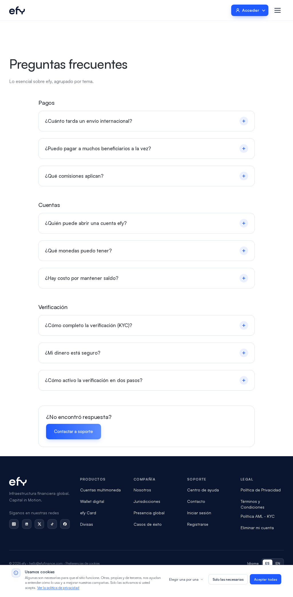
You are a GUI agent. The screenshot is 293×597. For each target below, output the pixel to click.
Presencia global (149, 512)
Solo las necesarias (228, 579)
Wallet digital (92, 501)
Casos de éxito (148, 524)
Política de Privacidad (261, 489)
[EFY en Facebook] (65, 524)
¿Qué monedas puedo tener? (145, 250)
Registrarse (197, 524)
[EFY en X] (39, 524)
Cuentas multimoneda (100, 489)
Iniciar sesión (199, 512)
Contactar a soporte (73, 431)
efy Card (88, 512)
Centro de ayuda (203, 489)
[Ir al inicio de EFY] (17, 10)
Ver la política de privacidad (58, 587)
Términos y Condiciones (252, 504)
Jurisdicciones (147, 501)
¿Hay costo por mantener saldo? (145, 278)
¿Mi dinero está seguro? (145, 352)
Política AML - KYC (258, 516)
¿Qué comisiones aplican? (145, 175)
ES (267, 563)
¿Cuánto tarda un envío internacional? (145, 120)
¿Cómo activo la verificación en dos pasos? (145, 380)
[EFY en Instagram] (14, 524)
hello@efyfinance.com (46, 563)
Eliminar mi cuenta (257, 527)
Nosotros (142, 489)
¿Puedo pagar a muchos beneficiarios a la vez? (145, 148)
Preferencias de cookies (83, 563)
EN (278, 563)
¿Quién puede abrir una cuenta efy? (145, 223)
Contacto (196, 501)
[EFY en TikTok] (52, 524)
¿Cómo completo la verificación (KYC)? (145, 325)
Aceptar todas (265, 579)
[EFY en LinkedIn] (26, 524)
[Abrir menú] (277, 10)
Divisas (86, 524)
